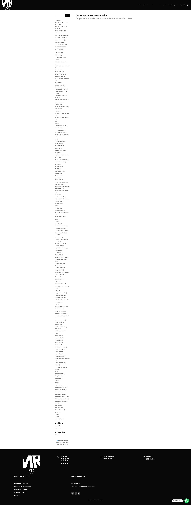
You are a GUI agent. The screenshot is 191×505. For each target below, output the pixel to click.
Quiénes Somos (147, 5)
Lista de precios (163, 5)
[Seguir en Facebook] (76, 493)
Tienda (154, 5)
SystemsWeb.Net (99, 499)
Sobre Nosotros (75, 483)
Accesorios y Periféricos (20, 492)
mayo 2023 (57, 428)
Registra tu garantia (173, 5)
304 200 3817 (65, 462)
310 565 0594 (65, 459)
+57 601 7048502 (65, 458)
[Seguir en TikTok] (79, 493)
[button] (186, 500)
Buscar (67, 15)
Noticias (57, 434)
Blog (181, 5)
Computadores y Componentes (22, 486)
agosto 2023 (58, 425)
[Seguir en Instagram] (72, 493)
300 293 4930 (65, 463)
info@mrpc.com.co (107, 458)
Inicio (140, 5)
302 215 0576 (65, 460)
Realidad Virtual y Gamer (21, 483)
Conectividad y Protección (21, 489)
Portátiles (16, 495)
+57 (61, 459)
